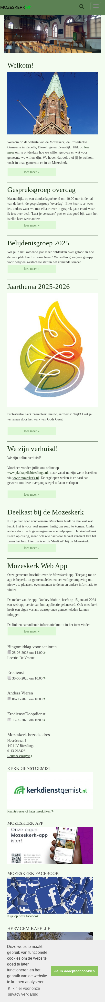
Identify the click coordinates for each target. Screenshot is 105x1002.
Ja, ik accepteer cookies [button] (74, 971)
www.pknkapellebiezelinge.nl (27, 473)
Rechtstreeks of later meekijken (29, 811)
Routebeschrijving (19, 756)
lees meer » (32, 172)
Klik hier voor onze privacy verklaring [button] (24, 991)
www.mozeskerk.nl (25, 478)
